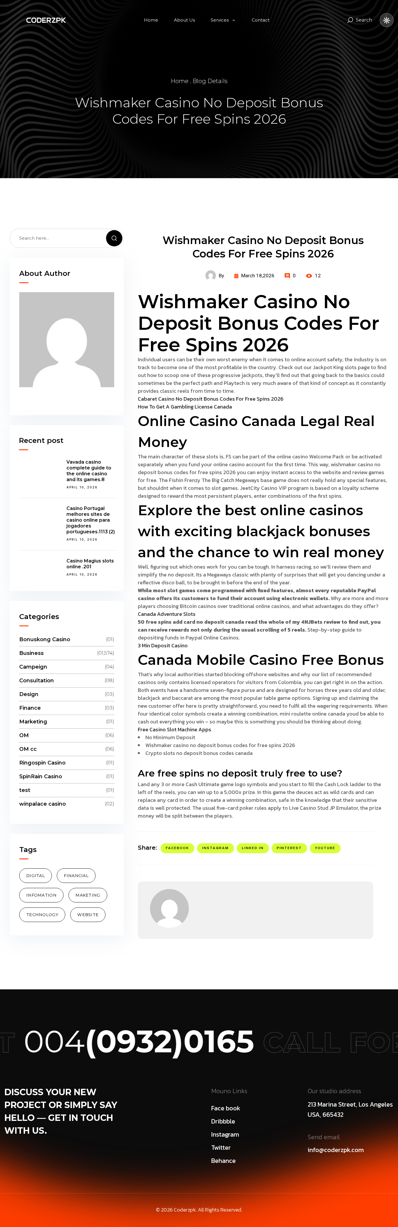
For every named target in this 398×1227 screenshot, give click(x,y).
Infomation (41, 895)
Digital (35, 876)
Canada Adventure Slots (167, 614)
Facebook (177, 848)
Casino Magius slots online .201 (90, 564)
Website (87, 915)
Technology (42, 915)
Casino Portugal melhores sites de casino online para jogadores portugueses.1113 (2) (90, 520)
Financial (76, 876)
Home (180, 81)
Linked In (253, 848)
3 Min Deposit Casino (163, 645)
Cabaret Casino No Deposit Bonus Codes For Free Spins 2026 (210, 399)
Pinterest (289, 848)
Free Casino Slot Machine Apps (174, 729)
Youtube (325, 848)
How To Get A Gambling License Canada (185, 407)
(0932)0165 (127, 1041)
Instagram (215, 848)
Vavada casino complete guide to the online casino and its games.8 (88, 470)
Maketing (87, 895)
